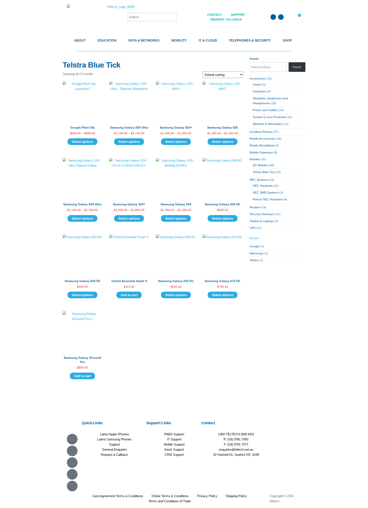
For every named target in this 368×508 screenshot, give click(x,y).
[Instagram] (72, 474)
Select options (82, 141)
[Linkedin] (72, 439)
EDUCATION (107, 40)
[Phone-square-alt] (273, 17)
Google (254, 246)
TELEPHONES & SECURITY (250, 40)
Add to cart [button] (129, 295)
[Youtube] (72, 462)
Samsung (256, 253)
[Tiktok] (72, 486)
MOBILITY (179, 40)
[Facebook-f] (72, 451)
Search (254, 58)
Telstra (254, 260)
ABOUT (80, 40)
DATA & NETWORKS (144, 40)
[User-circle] (281, 17)
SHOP (287, 40)
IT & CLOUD (208, 40)
